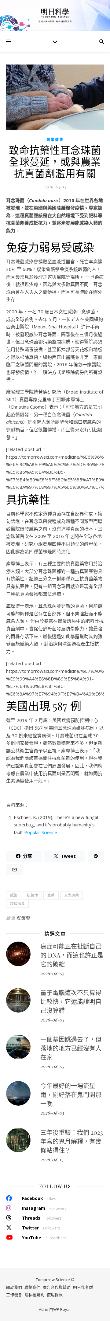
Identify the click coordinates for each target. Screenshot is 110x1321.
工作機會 (14, 1294)
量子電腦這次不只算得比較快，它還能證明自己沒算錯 (70, 1001)
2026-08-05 (52, 1066)
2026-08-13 (51, 1159)
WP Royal (62, 1309)
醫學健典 (55, 139)
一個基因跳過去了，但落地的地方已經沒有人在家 (70, 1048)
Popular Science (40, 832)
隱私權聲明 (34, 1294)
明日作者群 (83, 1287)
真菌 (51, 895)
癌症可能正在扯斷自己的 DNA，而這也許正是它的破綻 (71, 955)
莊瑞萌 (23, 918)
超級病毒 (17, 903)
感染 (13, 895)
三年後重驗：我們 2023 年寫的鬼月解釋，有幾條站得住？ (71, 1141)
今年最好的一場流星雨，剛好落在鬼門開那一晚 (70, 1094)
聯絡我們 (32, 1287)
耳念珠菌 (71, 895)
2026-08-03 (52, 973)
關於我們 (14, 1287)
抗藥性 (32, 895)
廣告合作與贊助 (57, 1287)
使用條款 (55, 1294)
